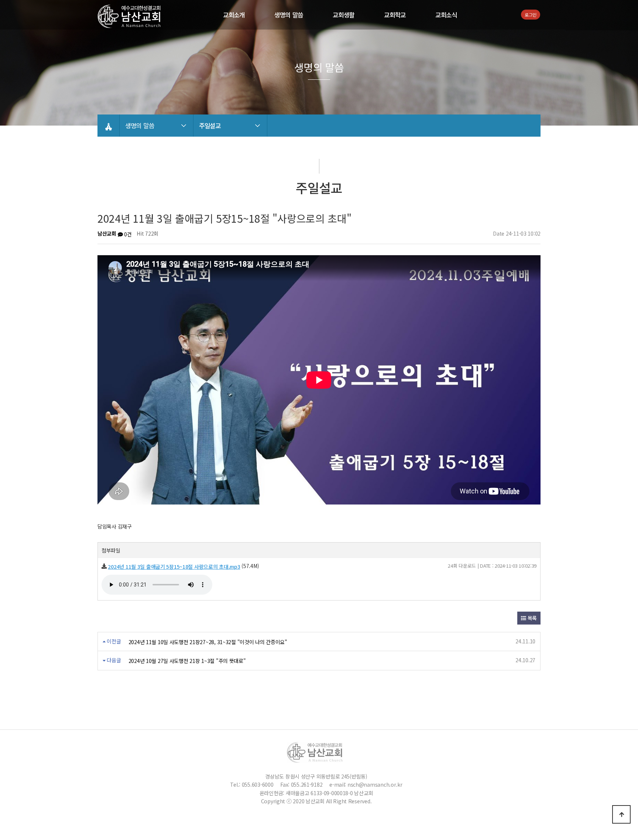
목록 (531, 618)
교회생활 (343, 14)
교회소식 (446, 14)
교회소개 (234, 14)
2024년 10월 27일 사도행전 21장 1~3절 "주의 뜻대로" (187, 660)
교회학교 (395, 14)
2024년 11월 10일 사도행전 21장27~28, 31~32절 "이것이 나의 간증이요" (207, 642)
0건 (127, 234)
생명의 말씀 (288, 14)
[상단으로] (621, 814)
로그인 (530, 14)
